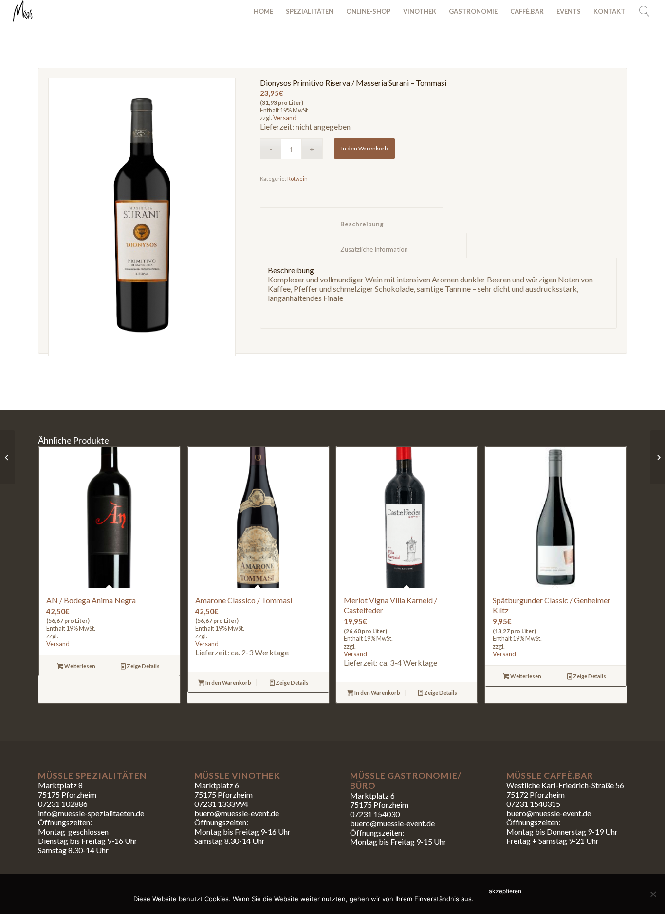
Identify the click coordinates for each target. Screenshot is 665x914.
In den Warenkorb (364, 148)
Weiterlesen (79, 666)
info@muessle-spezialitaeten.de (91, 813)
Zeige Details (143, 666)
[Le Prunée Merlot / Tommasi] (7, 457)
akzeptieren (505, 891)
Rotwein (297, 178)
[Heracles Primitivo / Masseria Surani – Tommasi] (657, 457)
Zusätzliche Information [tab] (363, 249)
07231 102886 (63, 803)
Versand (284, 118)
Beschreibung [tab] (352, 224)
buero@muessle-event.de (392, 823)
